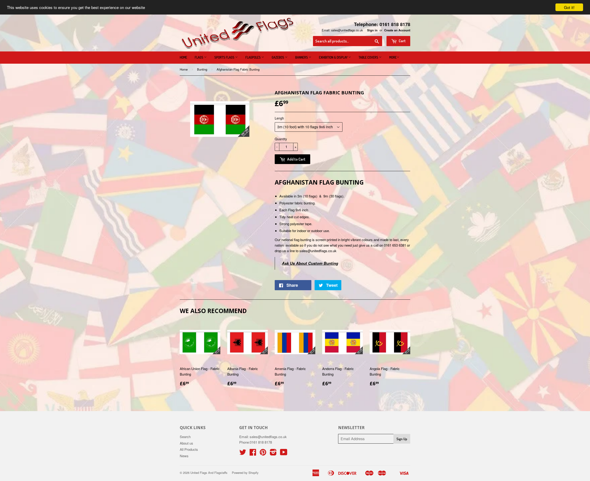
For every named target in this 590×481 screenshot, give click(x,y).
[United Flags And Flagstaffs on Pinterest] (263, 453)
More (393, 57)
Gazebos (278, 57)
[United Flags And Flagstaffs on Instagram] (273, 453)
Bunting (202, 69)
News (184, 455)
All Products (189, 449)
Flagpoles (253, 57)
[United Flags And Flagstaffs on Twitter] (242, 453)
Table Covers (369, 57)
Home (183, 57)
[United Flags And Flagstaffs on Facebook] (252, 453)
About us (186, 443)
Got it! (569, 7)
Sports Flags (224, 57)
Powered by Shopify (245, 472)
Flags (199, 57)
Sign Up (401, 439)
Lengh (279, 118)
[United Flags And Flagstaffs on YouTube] (283, 453)
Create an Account (397, 30)
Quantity (281, 139)
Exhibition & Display (333, 57)
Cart (402, 40)
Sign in (372, 30)
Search (185, 436)
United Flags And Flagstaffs (208, 472)
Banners (302, 57)
